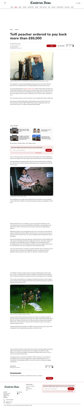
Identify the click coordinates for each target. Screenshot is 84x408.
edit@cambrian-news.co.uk (9, 402)
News (11, 29)
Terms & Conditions (30, 386)
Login (79, 3)
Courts (16, 29)
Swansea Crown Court (28, 88)
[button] (5, 2)
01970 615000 (10, 399)
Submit (48, 150)
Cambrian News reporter (16, 43)
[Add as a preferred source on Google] (61, 46)
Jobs (27, 390)
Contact (27, 387)
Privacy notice (38, 152)
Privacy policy (29, 388)
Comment (49, 378)
